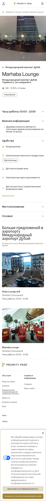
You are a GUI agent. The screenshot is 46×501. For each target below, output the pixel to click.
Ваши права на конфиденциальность (23, 489)
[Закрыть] (43, 433)
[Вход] (3, 3)
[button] (17, 57)
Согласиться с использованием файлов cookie (23, 496)
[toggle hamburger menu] (42, 3)
